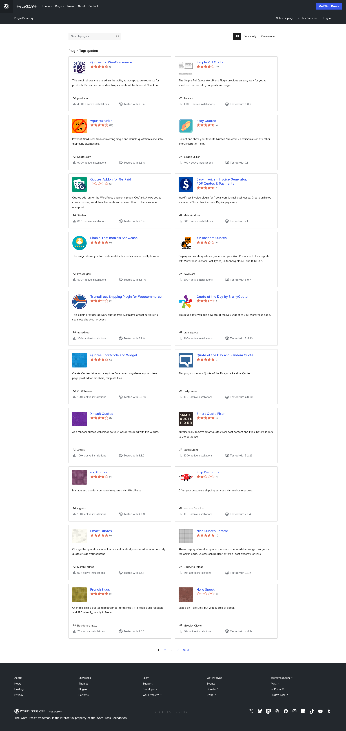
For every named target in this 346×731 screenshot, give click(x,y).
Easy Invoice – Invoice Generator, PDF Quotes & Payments (222, 181)
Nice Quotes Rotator (212, 531)
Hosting (19, 689)
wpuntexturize (101, 121)
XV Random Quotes (212, 238)
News (17, 683)
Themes (83, 683)
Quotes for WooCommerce (111, 62)
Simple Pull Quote (210, 62)
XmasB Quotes (101, 414)
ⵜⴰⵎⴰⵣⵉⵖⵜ (55, 711)
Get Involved (214, 677)
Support (147, 683)
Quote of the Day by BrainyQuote (222, 296)
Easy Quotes (206, 121)
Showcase (85, 677)
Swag (212, 694)
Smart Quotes (101, 531)
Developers (150, 689)
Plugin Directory (24, 18)
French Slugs (100, 589)
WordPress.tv (152, 694)
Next (186, 650)
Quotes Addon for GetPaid (110, 179)
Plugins (83, 689)
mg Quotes (98, 472)
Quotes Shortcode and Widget (113, 355)
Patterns (84, 694)
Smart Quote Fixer (211, 414)
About (18, 677)
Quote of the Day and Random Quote (225, 355)
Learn (146, 677)
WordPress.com (282, 677)
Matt (275, 683)
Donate (213, 689)
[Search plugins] (117, 36)
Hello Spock (206, 589)
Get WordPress (329, 6)
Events (211, 683)
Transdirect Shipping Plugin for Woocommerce (126, 296)
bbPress (277, 689)
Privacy (18, 694)
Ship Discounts (208, 472)
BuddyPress (280, 694)
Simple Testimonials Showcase (114, 238)
